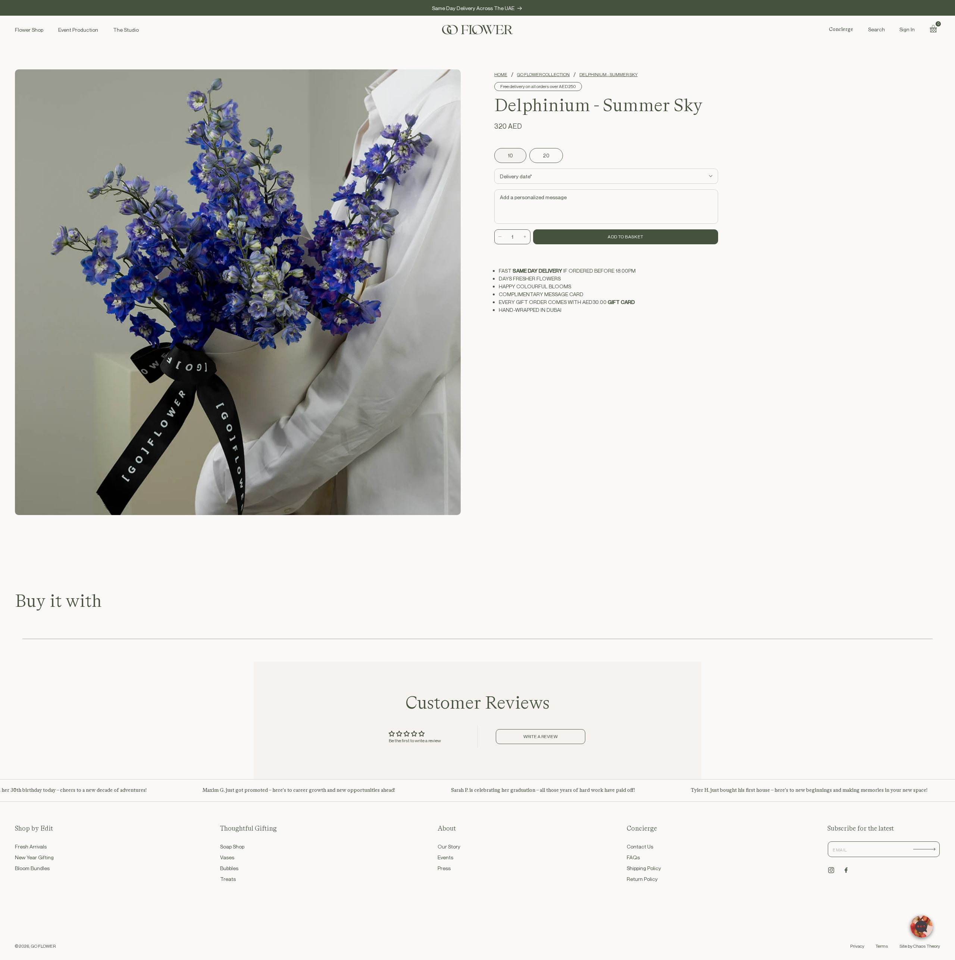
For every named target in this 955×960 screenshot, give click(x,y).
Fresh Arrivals (31, 846)
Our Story (449, 846)
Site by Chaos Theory (919, 946)
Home (500, 74)
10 (510, 155)
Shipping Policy (644, 868)
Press (444, 868)
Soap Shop (232, 846)
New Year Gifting (34, 857)
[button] (876, 29)
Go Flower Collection (543, 74)
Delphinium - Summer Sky (608, 74)
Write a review (540, 736)
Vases (227, 857)
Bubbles (229, 868)
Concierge (841, 29)
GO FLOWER (43, 946)
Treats (228, 879)
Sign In (907, 29)
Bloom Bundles (32, 868)
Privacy (857, 946)
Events (445, 857)
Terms (882, 946)
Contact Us (640, 846)
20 (546, 155)
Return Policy (642, 879)
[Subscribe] (924, 849)
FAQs (633, 857)
